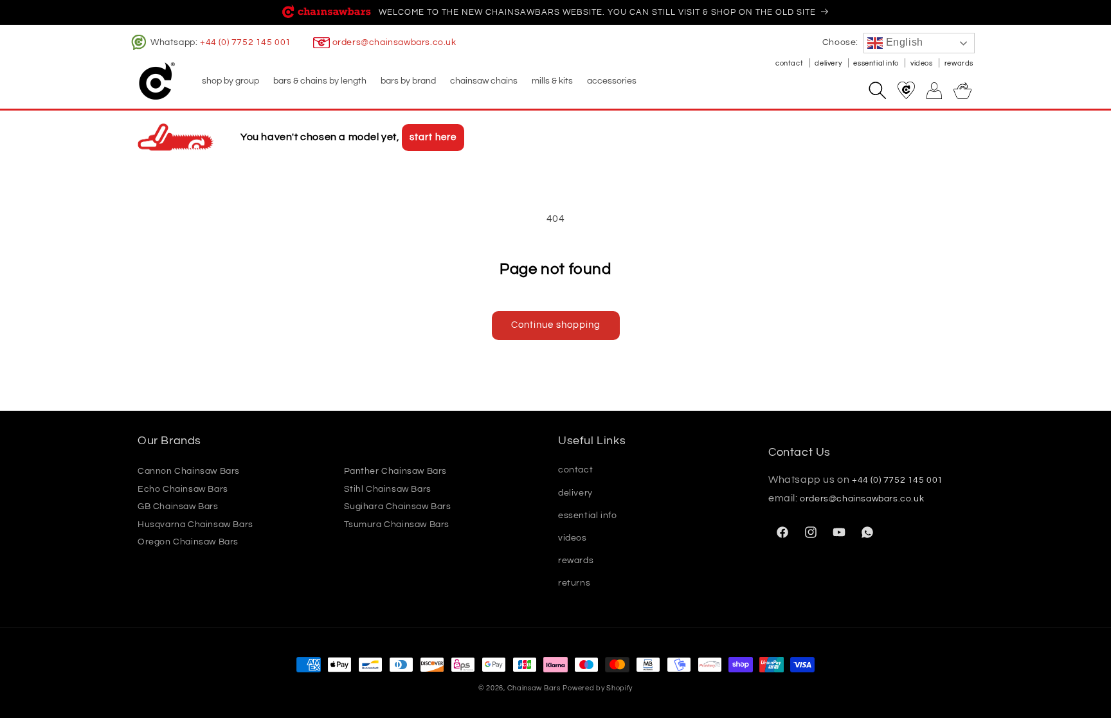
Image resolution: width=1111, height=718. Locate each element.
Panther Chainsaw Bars (395, 471)
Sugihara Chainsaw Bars (397, 506)
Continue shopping (556, 325)
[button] (230, 80)
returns (574, 583)
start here (433, 137)
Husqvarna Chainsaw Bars (195, 524)
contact (790, 63)
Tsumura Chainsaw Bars (397, 524)
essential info (876, 63)
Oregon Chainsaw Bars (188, 541)
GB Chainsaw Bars (178, 506)
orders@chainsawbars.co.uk (394, 42)
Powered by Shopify (598, 688)
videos (922, 63)
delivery (829, 63)
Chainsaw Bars (534, 688)
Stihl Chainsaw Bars (387, 489)
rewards (958, 63)
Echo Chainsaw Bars (183, 489)
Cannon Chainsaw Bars (189, 471)
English (903, 42)
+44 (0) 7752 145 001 (245, 42)
